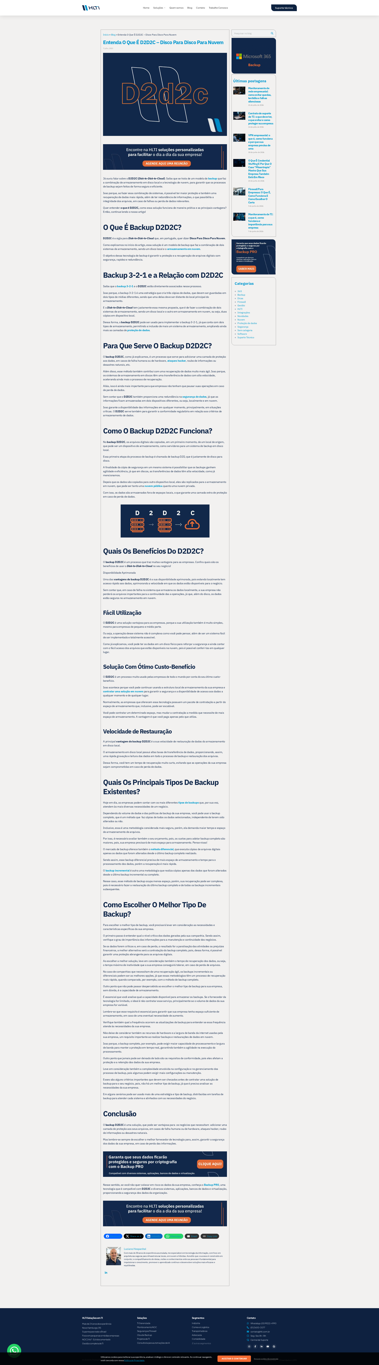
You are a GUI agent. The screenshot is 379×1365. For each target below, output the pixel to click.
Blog (189, 7)
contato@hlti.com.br (260, 1331)
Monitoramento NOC (147, 1327)
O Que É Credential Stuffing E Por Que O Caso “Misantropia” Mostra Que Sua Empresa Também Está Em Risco (260, 169)
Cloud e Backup (144, 1335)
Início (106, 34)
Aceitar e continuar (234, 1358)
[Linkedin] (106, 1272)
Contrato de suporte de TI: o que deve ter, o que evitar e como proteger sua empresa (260, 118)
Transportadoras (199, 1331)
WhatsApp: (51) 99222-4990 (263, 1323)
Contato (200, 7)
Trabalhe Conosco (218, 7)
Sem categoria (244, 330)
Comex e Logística (200, 1327)
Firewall (241, 301)
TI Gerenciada (143, 1323)
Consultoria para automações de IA (153, 1342)
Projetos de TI (143, 1338)
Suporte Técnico (245, 337)
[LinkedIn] (261, 1346)
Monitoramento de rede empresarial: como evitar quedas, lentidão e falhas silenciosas (259, 94)
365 (239, 291)
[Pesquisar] (272, 33)
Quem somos (176, 7)
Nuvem (241, 319)
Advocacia (197, 1335)
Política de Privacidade (134, 1360)
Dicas (240, 298)
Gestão (241, 305)
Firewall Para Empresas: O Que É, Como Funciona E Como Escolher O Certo (259, 195)
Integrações (243, 312)
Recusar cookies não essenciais (266, 1359)
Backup (241, 294)
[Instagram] (249, 1346)
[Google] (274, 1346)
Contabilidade (198, 1338)
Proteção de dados (247, 323)
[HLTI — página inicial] (91, 8)
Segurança (242, 326)
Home (146, 7)
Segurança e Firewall (146, 1331)
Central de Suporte (259, 1340)
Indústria (196, 1323)
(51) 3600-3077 (257, 1327)
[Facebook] (255, 1346)
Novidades (242, 316)
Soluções (158, 7)
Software (242, 333)
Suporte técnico (284, 7)
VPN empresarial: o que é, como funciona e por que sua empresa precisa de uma (260, 142)
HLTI (239, 308)
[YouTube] (267, 1346)
